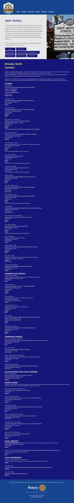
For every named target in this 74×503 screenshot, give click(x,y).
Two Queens (14, 89)
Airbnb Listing (8, 191)
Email (6, 116)
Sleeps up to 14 (15, 92)
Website (6, 104)
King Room (13, 90)
